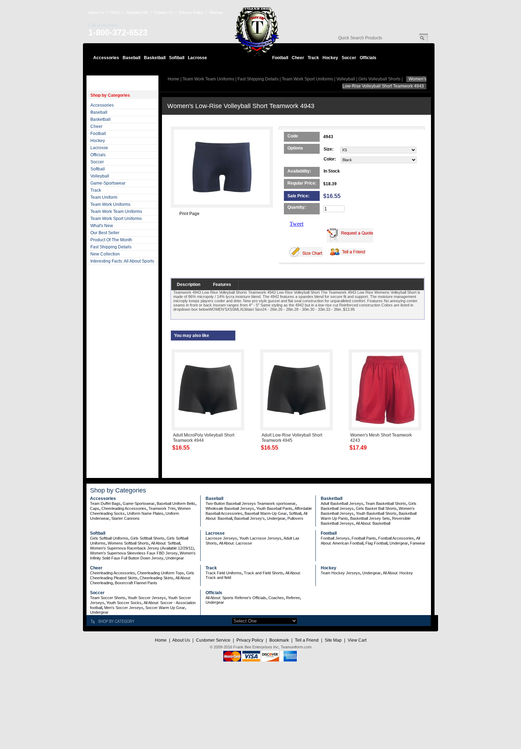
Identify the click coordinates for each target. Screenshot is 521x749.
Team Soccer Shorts (107, 598)
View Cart (357, 640)
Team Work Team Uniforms (116, 211)
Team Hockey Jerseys (340, 573)
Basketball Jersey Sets (370, 518)
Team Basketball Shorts (385, 503)
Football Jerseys (335, 538)
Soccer (349, 57)
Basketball (155, 57)
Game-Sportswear (107, 183)
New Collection (105, 254)
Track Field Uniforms (224, 573)
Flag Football (376, 543)
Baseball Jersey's (249, 518)
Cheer (298, 57)
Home (173, 79)
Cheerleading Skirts (156, 578)
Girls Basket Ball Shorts (376, 508)
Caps (94, 508)
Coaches (276, 598)
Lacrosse (197, 57)
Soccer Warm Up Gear (165, 608)
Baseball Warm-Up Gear (266, 513)
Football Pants (364, 538)
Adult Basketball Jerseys (342, 503)
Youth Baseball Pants (274, 508)
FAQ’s (115, 12)
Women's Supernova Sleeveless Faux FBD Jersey (134, 553)
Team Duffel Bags (105, 503)
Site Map (333, 640)
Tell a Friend (307, 640)
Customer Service (213, 640)
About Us (96, 12)
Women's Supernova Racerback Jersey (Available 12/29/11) (142, 548)
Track (313, 57)
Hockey (330, 57)
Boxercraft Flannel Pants (136, 583)
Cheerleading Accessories (123, 508)
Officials (368, 57)
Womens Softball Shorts (128, 543)
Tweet (296, 224)
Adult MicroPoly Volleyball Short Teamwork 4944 (203, 438)
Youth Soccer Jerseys (147, 598)
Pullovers (295, 518)
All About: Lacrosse (235, 543)
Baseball (131, 57)
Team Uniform (103, 197)
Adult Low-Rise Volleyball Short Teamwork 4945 (292, 438)
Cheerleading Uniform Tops (160, 573)
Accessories (106, 57)
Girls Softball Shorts (147, 538)
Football (280, 57)
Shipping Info (137, 12)
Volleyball (99, 176)
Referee (293, 598)
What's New (101, 225)
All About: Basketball (373, 523)
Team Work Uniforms (110, 204)
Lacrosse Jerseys (221, 538)
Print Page (189, 213)
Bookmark (279, 640)
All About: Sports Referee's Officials (236, 598)
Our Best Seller (104, 232)
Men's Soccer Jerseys (123, 608)
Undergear (276, 518)
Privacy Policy (191, 12)
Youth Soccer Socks (123, 603)
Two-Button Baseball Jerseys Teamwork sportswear (251, 503)
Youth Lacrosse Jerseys (260, 538)
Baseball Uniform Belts (176, 503)
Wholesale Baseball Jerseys (230, 508)
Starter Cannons (125, 518)
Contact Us (163, 12)
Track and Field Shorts (263, 573)
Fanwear (417, 543)
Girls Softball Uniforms (109, 538)
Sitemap (216, 12)
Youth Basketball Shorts (376, 513)
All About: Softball (165, 543)
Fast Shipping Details (110, 246)
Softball (176, 57)
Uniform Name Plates (145, 513)
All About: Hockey (398, 573)
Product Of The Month (111, 239)
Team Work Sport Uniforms (116, 218)
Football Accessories (396, 538)
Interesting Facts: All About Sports (122, 261)
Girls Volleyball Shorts (379, 79)
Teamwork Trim (162, 508)
